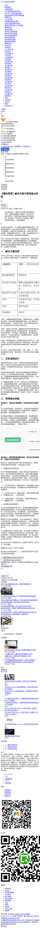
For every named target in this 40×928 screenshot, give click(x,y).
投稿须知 (8, 792)
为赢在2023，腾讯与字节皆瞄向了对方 (18, 656)
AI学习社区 (9, 908)
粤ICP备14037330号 (30, 916)
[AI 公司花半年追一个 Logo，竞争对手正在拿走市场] (9, 722)
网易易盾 (8, 900)
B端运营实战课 (10, 37)
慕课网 (7, 910)
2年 (2, 566)
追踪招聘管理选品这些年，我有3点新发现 (19, 662)
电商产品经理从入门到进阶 (14, 25)
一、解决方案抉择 (11, 745)
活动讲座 (8, 95)
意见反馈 (8, 794)
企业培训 (8, 100)
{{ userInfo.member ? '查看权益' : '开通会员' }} (16, 146)
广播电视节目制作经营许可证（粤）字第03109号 (17, 920)
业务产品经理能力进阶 (12, 23)
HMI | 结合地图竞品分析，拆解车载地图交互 (16, 584)
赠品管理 (9, 566)
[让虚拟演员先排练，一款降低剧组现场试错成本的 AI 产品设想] (22, 700)
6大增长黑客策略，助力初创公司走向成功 (15, 602)
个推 (6, 902)
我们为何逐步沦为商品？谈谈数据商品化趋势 (20, 650)
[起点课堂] (9, 774)
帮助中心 (8, 796)
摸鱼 (6, 104)
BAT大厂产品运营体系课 (13, 13)
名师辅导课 (8, 9)
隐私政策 (8, 790)
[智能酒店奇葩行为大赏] (9, 734)
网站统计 (4, 926)
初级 (4, 566)
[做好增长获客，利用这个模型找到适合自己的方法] (19, 612)
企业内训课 (8, 29)
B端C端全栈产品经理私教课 (14, 15)
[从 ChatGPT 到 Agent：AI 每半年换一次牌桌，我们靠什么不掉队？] (22, 710)
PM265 (7, 890)
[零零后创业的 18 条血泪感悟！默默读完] (6, 624)
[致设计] (7, 781)
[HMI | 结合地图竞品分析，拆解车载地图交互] (6, 594)
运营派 (17, 914)
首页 (6, 5)
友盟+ (7, 904)
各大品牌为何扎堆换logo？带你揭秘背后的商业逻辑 (18, 596)
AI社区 (7, 102)
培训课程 (8, 7)
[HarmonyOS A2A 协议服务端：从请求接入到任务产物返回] (22, 689)
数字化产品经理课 (11, 31)
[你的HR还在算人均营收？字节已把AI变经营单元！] (9, 679)
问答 (6, 98)
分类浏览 (8, 45)
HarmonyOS (9, 105)
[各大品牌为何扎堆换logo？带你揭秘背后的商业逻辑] (19, 600)
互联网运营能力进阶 (12, 21)
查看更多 (8, 17)
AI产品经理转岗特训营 (12, 11)
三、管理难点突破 (11, 749)
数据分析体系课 (10, 41)
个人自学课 (8, 19)
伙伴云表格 (8, 898)
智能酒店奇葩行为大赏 (12, 736)
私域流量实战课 (10, 39)
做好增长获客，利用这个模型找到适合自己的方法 (18, 608)
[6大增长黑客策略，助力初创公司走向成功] (16, 606)
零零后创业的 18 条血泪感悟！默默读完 (14, 614)
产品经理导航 (9, 892)
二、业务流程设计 (11, 747)
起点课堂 (8, 894)
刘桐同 (3, 205)
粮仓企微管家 (25, 914)
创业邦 (7, 906)
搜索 (3, 109)
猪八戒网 (8, 896)
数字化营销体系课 (11, 35)
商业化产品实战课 (11, 33)
